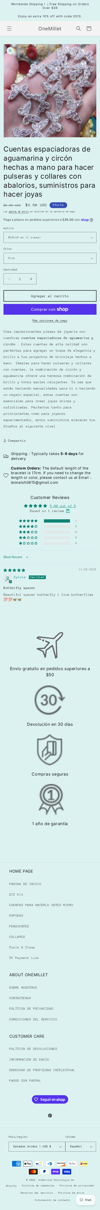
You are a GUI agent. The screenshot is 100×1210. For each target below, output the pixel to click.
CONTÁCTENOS (20, 998)
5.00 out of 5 (63, 506)
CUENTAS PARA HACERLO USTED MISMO (41, 905)
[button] (9, 28)
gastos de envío (19, 211)
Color (7, 248)
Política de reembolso (38, 1185)
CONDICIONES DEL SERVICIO (33, 1019)
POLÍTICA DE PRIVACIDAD (31, 1008)
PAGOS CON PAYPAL (25, 1080)
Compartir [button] (17, 440)
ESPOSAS (16, 915)
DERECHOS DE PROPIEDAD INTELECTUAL (42, 1070)
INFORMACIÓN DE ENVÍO (29, 1059)
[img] (14, 570)
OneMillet (45, 1180)
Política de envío (71, 1193)
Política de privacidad (77, 1185)
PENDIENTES (19, 926)
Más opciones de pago (50, 320)
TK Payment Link (24, 958)
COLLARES (17, 937)
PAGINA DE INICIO (25, 884)
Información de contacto (52, 1200)
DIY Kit (16, 894)
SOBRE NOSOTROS (23, 987)
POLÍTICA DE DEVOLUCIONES (33, 1049)
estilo (8, 228)
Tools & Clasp (22, 947)
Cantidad (10, 269)
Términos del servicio (36, 1193)
